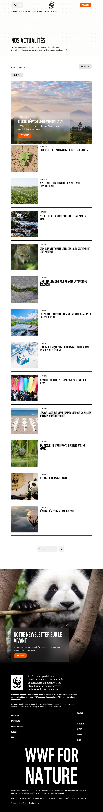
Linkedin (79, 734)
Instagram (80, 724)
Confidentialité (63, 798)
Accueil (14, 11)
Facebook (80, 713)
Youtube (79, 729)
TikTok (79, 740)
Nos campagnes (16, 721)
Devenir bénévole (17, 726)
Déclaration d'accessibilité (21, 798)
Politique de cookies (78, 798)
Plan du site (51, 798)
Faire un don (85, 5)
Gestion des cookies (18, 803)
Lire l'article (24, 135)
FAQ (12, 737)
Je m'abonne (20, 655)
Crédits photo (34, 803)
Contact (14, 732)
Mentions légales (39, 798)
